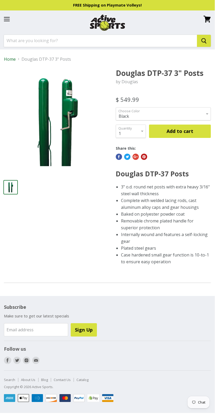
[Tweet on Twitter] (127, 157)
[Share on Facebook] (119, 157)
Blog (44, 379)
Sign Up (84, 330)
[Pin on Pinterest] (144, 157)
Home (10, 59)
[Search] (204, 41)
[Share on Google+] (136, 157)
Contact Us (62, 379)
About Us (28, 379)
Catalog (82, 379)
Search (9, 379)
